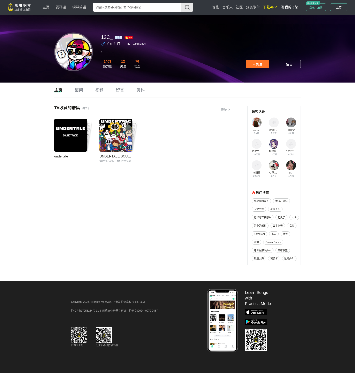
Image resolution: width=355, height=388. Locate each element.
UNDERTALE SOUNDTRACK (121, 156)
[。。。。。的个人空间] (257, 122)
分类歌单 (253, 7)
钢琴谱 (61, 7)
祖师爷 (291, 129)
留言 (289, 64)
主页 (46, 7)
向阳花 (256, 172)
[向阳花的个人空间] (257, 165)
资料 (140, 90)
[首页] (20, 7)
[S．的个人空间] (291, 165)
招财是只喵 (275, 151)
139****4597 (259, 151)
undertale (61, 156)
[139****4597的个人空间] (257, 143)
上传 (339, 7)
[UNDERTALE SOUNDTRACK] (115, 135)
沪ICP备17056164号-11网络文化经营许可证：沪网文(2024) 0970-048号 (115, 310)
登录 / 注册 (316, 7)
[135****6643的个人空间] (291, 143)
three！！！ (275, 129)
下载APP (270, 7)
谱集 (215, 7)
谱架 (79, 90)
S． (291, 172)
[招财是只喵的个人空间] (274, 143)
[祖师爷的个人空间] (291, 122)
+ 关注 (257, 64)
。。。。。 (256, 129)
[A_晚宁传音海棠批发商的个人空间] (274, 165)
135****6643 (293, 151)
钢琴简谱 (79, 7)
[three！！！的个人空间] (274, 122)
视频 (99, 90)
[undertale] (70, 135)
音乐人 (227, 7)
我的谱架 (291, 7)
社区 (239, 7)
